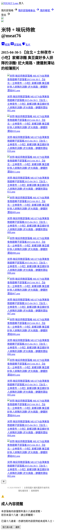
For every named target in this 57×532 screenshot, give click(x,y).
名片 (28, 44)
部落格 (18, 44)
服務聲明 (35, 491)
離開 (17, 527)
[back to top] (3, 482)
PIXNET (17, 487)
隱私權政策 (23, 491)
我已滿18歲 (7, 527)
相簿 (7, 44)
